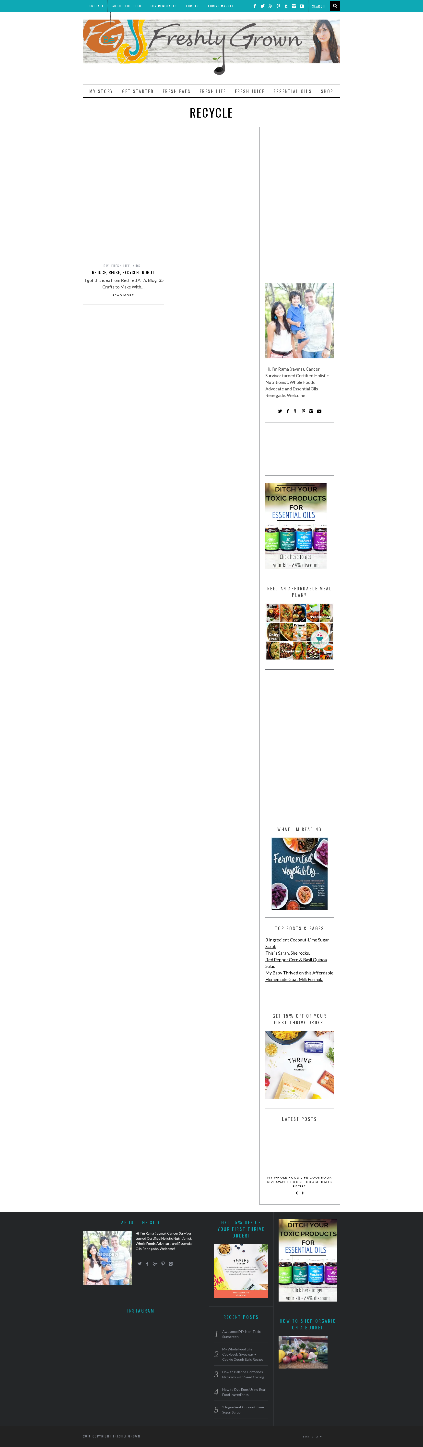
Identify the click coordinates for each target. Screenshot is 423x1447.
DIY (106, 266)
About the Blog (126, 6)
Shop (327, 91)
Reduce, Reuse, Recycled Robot (123, 272)
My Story (101, 91)
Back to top (311, 1436)
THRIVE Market (221, 6)
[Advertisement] (299, 206)
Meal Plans (96, 18)
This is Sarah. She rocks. (287, 953)
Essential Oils (293, 91)
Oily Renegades (163, 6)
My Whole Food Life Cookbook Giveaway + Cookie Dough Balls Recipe (300, 1182)
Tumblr (192, 6)
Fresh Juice (250, 91)
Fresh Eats (177, 91)
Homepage (95, 6)
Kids (137, 266)
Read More (123, 295)
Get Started (138, 91)
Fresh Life (213, 91)
